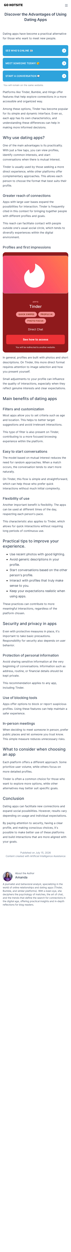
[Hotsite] (13, 4)
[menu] (66, 5)
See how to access (35, 339)
